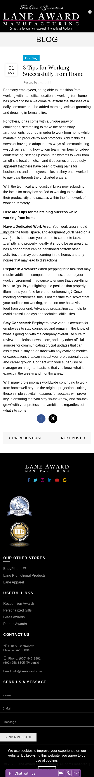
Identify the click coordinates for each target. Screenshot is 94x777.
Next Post (71, 438)
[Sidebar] (5, 238)
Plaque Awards (15, 624)
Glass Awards (14, 617)
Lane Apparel (13, 582)
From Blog (31, 58)
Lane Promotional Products (24, 575)
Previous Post (27, 438)
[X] (53, 418)
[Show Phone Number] (69, 773)
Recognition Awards (19, 603)
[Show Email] (61, 773)
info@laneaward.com (27, 671)
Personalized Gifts (17, 610)
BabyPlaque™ (14, 569)
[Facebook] (41, 418)
